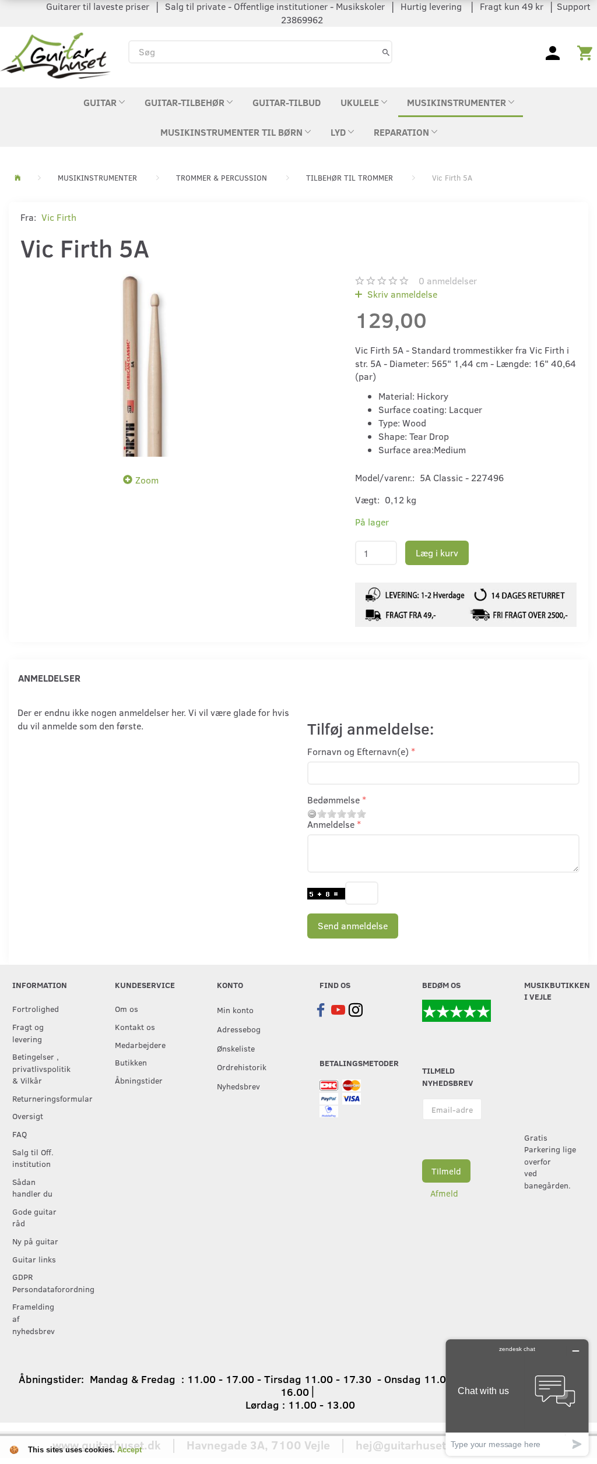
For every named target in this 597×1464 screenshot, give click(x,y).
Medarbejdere (140, 1044)
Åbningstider (139, 1080)
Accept (129, 1449)
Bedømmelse (333, 799)
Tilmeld (446, 1171)
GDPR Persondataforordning (39, 1282)
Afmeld (444, 1193)
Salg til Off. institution (33, 1158)
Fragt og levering (28, 1033)
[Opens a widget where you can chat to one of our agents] (517, 1397)
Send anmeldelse (353, 925)
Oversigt (27, 1115)
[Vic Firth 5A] (144, 364)
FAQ (19, 1134)
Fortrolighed (35, 1008)
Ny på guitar (35, 1241)
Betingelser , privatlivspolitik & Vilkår (39, 1068)
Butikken (131, 1062)
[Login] (552, 51)
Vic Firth (58, 217)
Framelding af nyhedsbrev (33, 1318)
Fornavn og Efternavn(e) (358, 751)
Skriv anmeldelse (401, 294)
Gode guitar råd (34, 1217)
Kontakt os (135, 1026)
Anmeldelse (330, 824)
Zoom (147, 480)
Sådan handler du (32, 1188)
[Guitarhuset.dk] (55, 54)
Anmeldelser (49, 678)
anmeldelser (448, 280)
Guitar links (34, 1259)
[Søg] (385, 51)
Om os (126, 1008)
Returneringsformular (39, 1098)
